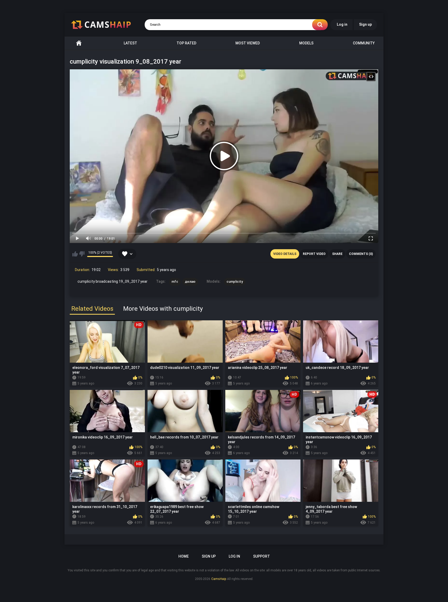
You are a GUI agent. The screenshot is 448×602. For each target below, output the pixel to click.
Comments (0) (361, 254)
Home (78, 43)
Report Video (314, 254)
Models (306, 43)
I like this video (75, 253)
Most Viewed (247, 43)
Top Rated (186, 43)
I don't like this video (82, 253)
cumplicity (235, 281)
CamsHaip (218, 579)
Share (337, 254)
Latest (130, 43)
